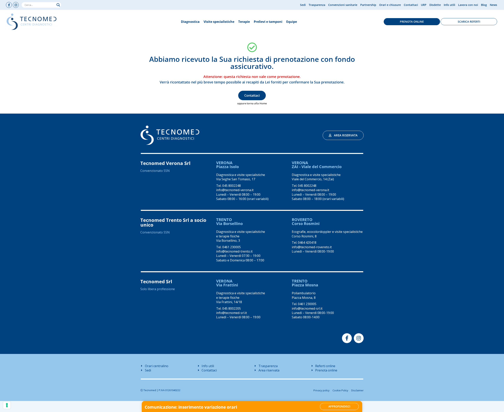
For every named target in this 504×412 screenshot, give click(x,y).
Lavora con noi (468, 5)
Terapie (244, 21)
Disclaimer (357, 390)
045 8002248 (231, 185)
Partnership (368, 5)
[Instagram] (16, 5)
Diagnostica (190, 21)
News (493, 5)
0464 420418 (307, 242)
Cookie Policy (340, 390)
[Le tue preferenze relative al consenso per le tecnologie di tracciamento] (7, 405)
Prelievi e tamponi (268, 21)
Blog (484, 5)
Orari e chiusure (390, 5)
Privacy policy (321, 390)
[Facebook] (9, 5)
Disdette (435, 5)
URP (423, 5)
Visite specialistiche (219, 21)
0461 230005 (231, 247)
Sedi (303, 5)
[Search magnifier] (58, 5)
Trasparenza (317, 5)
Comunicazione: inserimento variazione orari (191, 407)
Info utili (449, 5)
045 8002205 (231, 308)
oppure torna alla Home (252, 103)
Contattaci (411, 5)
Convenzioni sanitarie (342, 5)
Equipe (291, 21)
